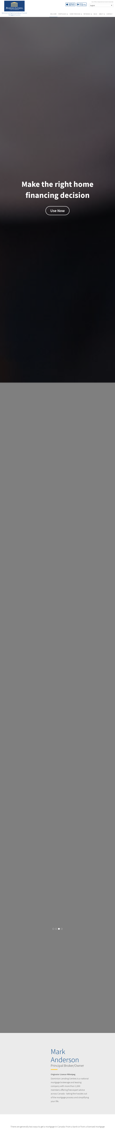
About (101, 14)
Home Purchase (75, 14)
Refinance (87, 14)
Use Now (57, 210)
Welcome (53, 14)
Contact (109, 14)
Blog (95, 14)
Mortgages (62, 14)
